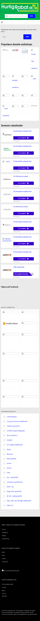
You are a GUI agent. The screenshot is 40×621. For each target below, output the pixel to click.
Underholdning (10, 417)
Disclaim (4, 596)
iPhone (7, 468)
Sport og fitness (10, 435)
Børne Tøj (8, 487)
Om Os (4, 593)
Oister (4, 558)
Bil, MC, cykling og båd (12, 496)
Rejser (7, 449)
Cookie (4, 587)
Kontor (7, 463)
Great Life (5, 562)
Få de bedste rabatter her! (22, 131)
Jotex (3, 552)
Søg (31, 16)
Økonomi (8, 454)
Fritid (6, 473)
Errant (4, 529)
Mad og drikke (9, 459)
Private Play (5, 539)
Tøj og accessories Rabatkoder (15, 421)
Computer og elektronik (13, 482)
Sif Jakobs (5, 532)
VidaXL (4, 535)
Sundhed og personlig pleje (14, 431)
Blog (3, 590)
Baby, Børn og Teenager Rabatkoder (17, 501)
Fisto (3, 555)
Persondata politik (7, 584)
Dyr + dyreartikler (10, 477)
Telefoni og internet (11, 426)
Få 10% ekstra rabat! (20, 176)
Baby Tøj (8, 505)
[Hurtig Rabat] (20, 7)
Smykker (8, 440)
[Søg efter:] (12, 37)
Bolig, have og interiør (12, 491)
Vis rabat (22, 138)
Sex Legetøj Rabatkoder (13, 445)
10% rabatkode (18, 267)
